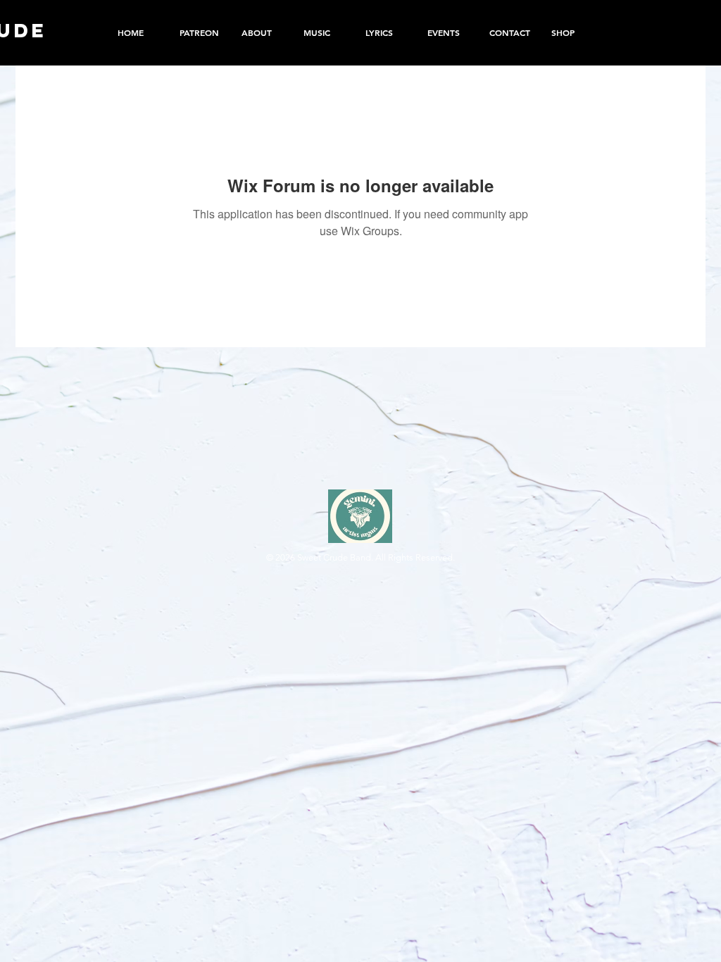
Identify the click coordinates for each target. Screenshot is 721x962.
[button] (572, 32)
